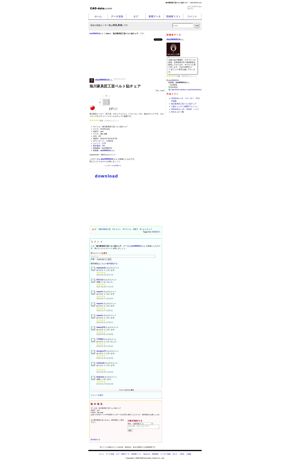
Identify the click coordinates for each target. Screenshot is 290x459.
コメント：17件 (99, 143)
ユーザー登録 (165, 454)
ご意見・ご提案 (185, 454)
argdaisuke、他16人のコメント (102, 155)
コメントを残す (97, 395)
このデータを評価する (113, 165)
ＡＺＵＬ (117, 229)
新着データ (155, 16)
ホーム (98, 16)
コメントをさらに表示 (126, 390)
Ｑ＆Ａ (174, 454)
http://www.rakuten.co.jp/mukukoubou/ (186, 90)
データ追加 (117, 16)
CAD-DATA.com (196, 3)
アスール (127, 229)
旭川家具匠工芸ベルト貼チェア (183, 104)
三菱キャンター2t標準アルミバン (184, 106)
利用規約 (155, 454)
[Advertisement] (126, 60)
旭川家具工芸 (105, 229)
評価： (94, 259)
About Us (146, 454)
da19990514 (173, 39)
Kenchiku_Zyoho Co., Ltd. (154, 458)
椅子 (136, 229)
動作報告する (112, 264)
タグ (135, 16)
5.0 (110, 121)
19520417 (156, 232)
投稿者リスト (173, 16)
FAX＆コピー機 (177, 112)
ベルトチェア (146, 229)
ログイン (190, 9)
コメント (192, 16)
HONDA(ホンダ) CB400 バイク (185, 109)
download (106, 176)
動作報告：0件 (99, 146)
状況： (130, 424)
